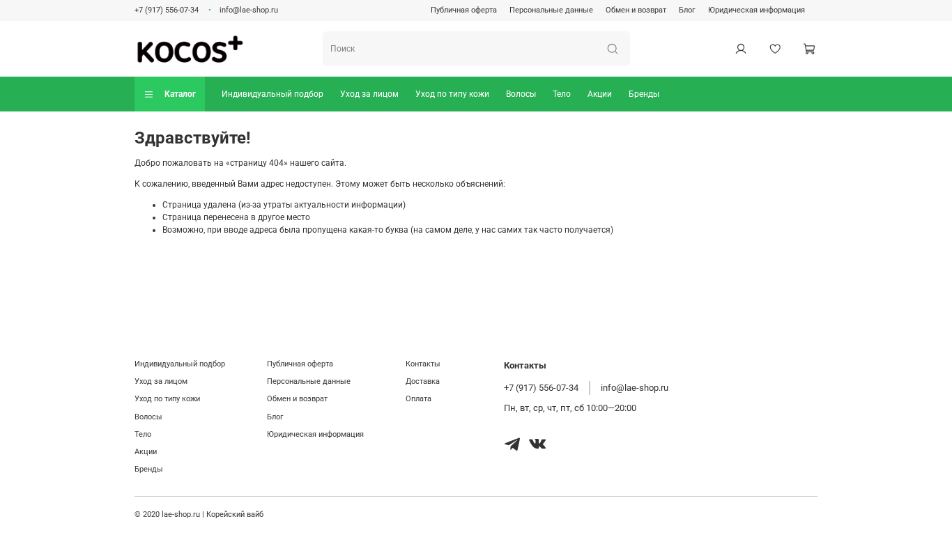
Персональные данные (551, 10)
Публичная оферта (464, 10)
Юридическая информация (756, 10)
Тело (562, 94)
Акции (600, 94)
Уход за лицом (369, 94)
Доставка (423, 381)
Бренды (644, 94)
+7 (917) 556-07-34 (167, 10)
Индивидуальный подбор (272, 94)
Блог (687, 10)
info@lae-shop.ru (249, 10)
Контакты (423, 364)
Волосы (521, 94)
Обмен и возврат (636, 10)
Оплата (418, 398)
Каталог (180, 94)
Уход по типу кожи (452, 94)
